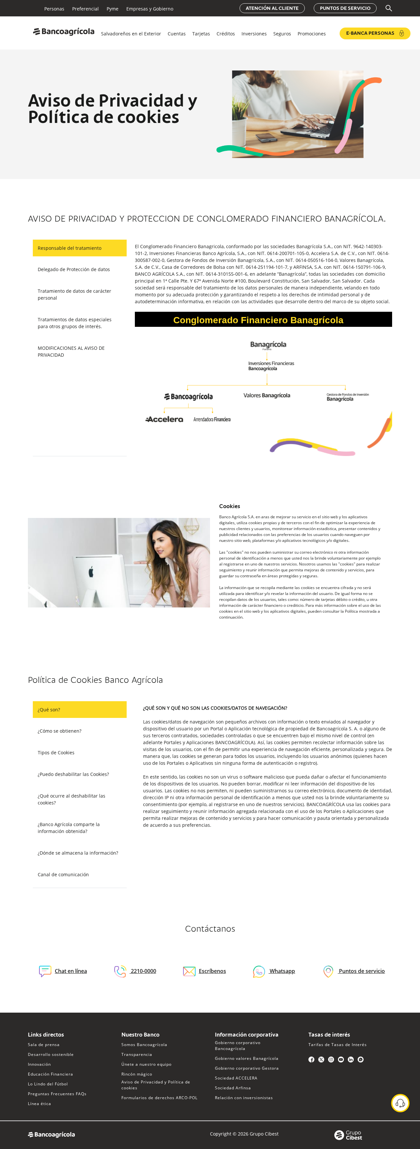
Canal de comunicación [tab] (63, 874)
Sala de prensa (44, 1044)
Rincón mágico (136, 1074)
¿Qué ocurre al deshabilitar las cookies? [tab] (71, 799)
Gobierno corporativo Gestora (247, 1068)
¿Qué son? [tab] (49, 709)
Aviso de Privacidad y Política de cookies (155, 1085)
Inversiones (254, 33)
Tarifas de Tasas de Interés (337, 1044)
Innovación (39, 1064)
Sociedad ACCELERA (236, 1078)
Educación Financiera (50, 1074)
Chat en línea (71, 971)
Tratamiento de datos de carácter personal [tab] (74, 294)
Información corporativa (247, 1035)
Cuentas (177, 33)
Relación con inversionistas (244, 1097)
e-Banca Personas (370, 33)
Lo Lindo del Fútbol (48, 1084)
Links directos (46, 1035)
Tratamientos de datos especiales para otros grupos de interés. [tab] (75, 322)
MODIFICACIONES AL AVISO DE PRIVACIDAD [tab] (71, 351)
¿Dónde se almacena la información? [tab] (78, 853)
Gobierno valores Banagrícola (247, 1058)
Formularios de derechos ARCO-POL (159, 1097)
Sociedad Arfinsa (233, 1088)
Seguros (282, 33)
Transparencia (136, 1054)
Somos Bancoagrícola (144, 1044)
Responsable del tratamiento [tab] (69, 248)
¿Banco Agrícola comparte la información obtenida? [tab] (69, 827)
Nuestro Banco (140, 1035)
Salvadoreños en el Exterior (131, 33)
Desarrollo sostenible (51, 1054)
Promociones (312, 33)
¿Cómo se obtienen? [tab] (59, 731)
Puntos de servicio (345, 8)
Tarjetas (201, 33)
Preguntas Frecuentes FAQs (57, 1094)
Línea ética (39, 1103)
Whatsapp (281, 971)
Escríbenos (212, 971)
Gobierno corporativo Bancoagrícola (238, 1045)
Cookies (229, 507)
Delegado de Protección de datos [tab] (74, 269)
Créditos (226, 33)
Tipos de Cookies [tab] (56, 752)
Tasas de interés (329, 1035)
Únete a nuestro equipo (146, 1064)
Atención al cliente (272, 8)
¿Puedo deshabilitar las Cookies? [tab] (73, 774)
